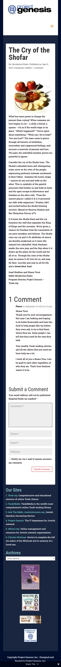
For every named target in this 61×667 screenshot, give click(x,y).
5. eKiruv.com (13, 528)
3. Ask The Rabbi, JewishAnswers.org (25, 512)
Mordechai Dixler (20, 64)
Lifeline (28, 67)
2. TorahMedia (13, 503)
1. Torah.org (11, 495)
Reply (47, 376)
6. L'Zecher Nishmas (16, 537)
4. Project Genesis (15, 520)
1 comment (38, 67)
